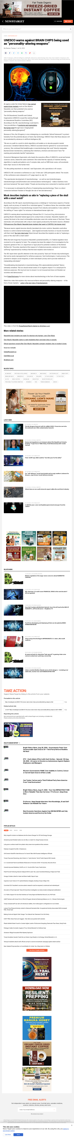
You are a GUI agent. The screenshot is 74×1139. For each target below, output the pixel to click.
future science (17, 59)
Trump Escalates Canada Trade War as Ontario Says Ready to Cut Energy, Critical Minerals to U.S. (30, 937)
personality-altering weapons (14, 382)
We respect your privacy (37, 1113)
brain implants (56, 58)
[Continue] (54, 1109)
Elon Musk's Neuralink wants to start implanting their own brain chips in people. (30, 340)
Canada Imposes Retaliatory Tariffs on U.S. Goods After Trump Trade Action (25, 867)
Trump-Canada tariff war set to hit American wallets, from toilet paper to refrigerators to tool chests (31, 903)
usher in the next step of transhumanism (33, 283)
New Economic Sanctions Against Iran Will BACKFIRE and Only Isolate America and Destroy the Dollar (45, 812)
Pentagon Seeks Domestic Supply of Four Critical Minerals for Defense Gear (25, 928)
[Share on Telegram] (18, 53)
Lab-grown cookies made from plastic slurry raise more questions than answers (26, 844)
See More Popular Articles (36, 950)
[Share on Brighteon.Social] (6, 53)
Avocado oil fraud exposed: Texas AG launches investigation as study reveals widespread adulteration (32, 890)
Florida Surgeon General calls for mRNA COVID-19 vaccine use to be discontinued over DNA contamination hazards (46, 427)
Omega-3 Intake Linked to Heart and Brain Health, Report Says (21, 876)
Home (5, 36)
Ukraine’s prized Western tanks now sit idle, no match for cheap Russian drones (26, 840)
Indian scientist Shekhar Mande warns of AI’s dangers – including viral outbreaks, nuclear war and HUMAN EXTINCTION (46, 670)
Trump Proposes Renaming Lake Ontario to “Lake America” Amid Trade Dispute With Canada (29, 858)
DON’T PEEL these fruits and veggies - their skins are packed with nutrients (24, 919)
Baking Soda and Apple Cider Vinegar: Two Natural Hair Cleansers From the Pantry (26, 914)
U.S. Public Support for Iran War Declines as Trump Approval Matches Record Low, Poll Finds (29, 894)
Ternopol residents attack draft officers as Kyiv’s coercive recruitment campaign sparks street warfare (32, 941)
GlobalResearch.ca (10, 352)
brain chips (49, 58)
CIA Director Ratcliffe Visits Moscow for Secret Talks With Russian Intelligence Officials (28, 853)
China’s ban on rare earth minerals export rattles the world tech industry (47, 489)
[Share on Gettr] (30, 53)
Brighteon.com (8, 360)
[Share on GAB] (22, 53)
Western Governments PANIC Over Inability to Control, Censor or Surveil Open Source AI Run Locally (46, 772)
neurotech (47, 59)
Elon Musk (30, 376)
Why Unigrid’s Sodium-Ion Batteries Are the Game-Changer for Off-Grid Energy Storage (28, 835)
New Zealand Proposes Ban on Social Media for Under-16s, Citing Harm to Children (27, 946)
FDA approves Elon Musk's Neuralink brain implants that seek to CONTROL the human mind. (34, 224)
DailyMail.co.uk (9, 356)
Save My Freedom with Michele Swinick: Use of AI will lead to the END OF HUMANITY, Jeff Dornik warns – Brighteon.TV (47, 607)
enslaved (9, 59)
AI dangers (10, 58)
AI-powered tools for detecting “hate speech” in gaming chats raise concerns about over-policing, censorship (45, 655)
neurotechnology (54, 59)
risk (16, 60)
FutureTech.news (13, 276)
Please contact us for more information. (14, 718)
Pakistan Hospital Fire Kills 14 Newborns (15, 849)
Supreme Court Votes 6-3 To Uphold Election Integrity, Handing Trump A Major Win (26, 881)
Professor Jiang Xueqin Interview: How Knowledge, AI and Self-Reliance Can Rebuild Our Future (46, 802)
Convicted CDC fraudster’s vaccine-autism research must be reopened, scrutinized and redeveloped (31, 885)
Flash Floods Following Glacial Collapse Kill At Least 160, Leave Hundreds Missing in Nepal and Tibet (32, 871)
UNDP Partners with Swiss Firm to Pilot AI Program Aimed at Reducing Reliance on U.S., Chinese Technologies (34, 899)
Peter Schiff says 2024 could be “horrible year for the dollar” (43, 457)
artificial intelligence (19, 58)
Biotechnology (12, 36)
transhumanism (21, 60)
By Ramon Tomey (10, 48)
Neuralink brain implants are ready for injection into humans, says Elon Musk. (29, 336)
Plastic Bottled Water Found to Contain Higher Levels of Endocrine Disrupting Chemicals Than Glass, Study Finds (35, 923)
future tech (24, 59)
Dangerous (63, 58)
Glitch (29, 59)
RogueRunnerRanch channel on (34, 326)
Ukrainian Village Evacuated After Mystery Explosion (18, 932)
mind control (34, 59)
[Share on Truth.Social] (26, 53)
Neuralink (41, 59)
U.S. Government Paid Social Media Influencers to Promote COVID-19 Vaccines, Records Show (30, 862)
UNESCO (28, 60)
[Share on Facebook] (10, 53)
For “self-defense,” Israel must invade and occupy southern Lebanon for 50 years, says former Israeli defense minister (47, 474)
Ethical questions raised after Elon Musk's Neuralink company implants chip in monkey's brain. (35, 344)
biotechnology (41, 58)
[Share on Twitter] (14, 53)
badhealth (27, 58)
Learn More (8, 1134)
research (11, 60)
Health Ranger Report (11, 743)
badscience (34, 58)
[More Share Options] (34, 53)
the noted (21, 233)
